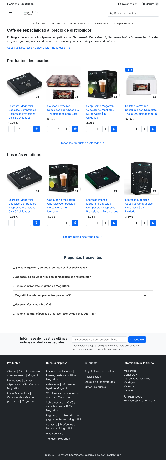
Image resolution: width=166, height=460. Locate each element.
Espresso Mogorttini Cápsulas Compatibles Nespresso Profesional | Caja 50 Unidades (23, 111)
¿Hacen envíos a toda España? (79, 304)
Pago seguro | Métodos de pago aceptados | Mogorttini (63, 417)
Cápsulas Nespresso (19, 47)
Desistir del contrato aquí (100, 381)
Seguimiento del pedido (99, 371)
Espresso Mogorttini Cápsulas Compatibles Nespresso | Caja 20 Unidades (139, 205)
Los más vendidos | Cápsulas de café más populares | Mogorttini (20, 397)
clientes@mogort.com (141, 400)
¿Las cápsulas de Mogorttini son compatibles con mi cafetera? (79, 276)
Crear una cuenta (95, 387)
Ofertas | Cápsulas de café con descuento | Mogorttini (23, 373)
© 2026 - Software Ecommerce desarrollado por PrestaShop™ (83, 454)
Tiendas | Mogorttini (58, 438)
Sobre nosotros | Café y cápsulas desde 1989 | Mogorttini (60, 406)
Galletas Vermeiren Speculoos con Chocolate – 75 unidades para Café (63, 109)
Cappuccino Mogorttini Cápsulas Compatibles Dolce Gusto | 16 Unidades (100, 111)
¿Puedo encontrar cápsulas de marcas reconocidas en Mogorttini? (79, 313)
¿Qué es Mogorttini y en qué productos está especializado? (79, 267)
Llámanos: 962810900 (21, 3)
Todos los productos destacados (83, 143)
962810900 (135, 396)
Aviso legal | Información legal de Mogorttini (61, 386)
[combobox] (133, 13)
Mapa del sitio (54, 433)
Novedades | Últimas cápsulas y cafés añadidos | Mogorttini (24, 384)
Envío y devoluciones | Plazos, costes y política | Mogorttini (61, 375)
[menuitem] (40, 23)
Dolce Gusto (42, 47)
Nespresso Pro (61, 47)
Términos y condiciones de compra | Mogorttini (62, 395)
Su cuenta (91, 363)
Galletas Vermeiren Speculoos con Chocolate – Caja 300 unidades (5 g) (141, 109)
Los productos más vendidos (83, 236)
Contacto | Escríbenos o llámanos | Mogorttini (61, 426)
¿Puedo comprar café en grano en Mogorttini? (79, 286)
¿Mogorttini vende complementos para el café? (79, 295)
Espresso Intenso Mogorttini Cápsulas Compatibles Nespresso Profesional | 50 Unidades (102, 205)
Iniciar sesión (93, 376)
